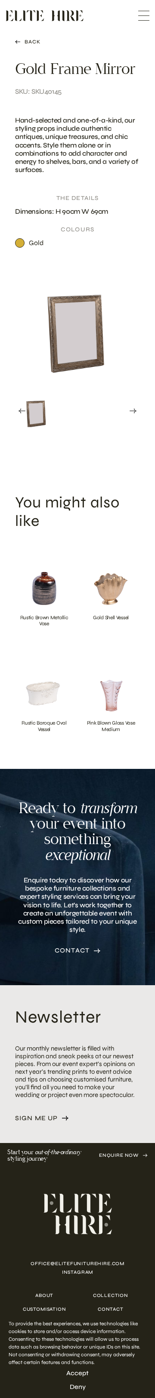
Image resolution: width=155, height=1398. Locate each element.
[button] (36, 409)
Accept (77, 1373)
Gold (36, 243)
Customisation (44, 1309)
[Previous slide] (22, 411)
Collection (110, 1295)
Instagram (77, 1272)
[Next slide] (133, 411)
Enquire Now (119, 1155)
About (44, 1295)
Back (32, 41)
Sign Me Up (36, 1118)
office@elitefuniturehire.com (77, 1263)
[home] (77, 1214)
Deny (78, 1387)
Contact (72, 950)
